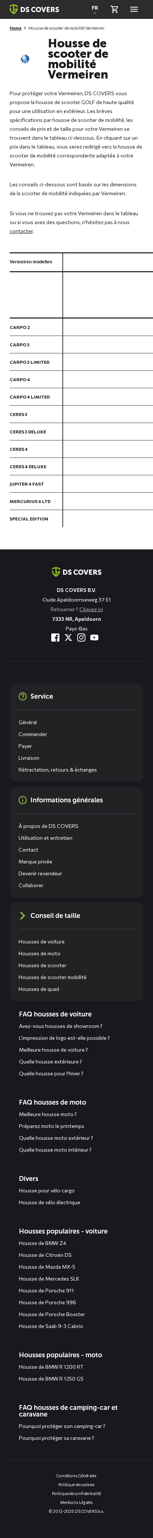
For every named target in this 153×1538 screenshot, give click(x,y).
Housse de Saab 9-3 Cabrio (51, 1326)
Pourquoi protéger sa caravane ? (56, 1438)
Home (16, 28)
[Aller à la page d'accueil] (76, 572)
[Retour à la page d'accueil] (34, 9)
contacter (21, 231)
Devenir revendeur (40, 873)
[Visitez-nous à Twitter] (68, 637)
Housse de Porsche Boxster (52, 1314)
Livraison (29, 758)
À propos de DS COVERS (48, 826)
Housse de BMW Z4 (42, 1243)
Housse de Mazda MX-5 (47, 1267)
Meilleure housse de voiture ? (53, 1049)
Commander (33, 734)
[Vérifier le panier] (114, 9)
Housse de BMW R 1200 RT (51, 1367)
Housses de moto (40, 953)
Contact (28, 849)
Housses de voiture (42, 941)
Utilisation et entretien (45, 838)
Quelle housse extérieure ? (50, 1061)
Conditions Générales (76, 1475)
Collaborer (31, 885)
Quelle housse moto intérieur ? (55, 1149)
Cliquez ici (91, 609)
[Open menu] (134, 9)
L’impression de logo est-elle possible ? (64, 1038)
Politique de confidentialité (76, 1493)
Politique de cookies (76, 1484)
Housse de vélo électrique (49, 1202)
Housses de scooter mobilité (53, 977)
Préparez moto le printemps (51, 1126)
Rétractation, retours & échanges (58, 769)
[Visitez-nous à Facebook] (55, 637)
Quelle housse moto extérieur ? (56, 1138)
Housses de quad (39, 989)
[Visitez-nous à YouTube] (94, 637)
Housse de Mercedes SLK (49, 1278)
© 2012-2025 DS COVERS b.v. (76, 1511)
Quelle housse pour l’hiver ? (51, 1073)
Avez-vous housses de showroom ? (60, 1026)
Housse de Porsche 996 (47, 1302)
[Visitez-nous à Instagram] (81, 637)
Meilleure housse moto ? (48, 1114)
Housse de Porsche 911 (46, 1290)
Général (28, 722)
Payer (25, 746)
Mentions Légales (76, 1502)
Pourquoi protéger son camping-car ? (62, 1426)
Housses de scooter (42, 965)
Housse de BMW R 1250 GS (51, 1378)
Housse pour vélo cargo (47, 1190)
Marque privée (35, 861)
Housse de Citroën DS (45, 1255)
